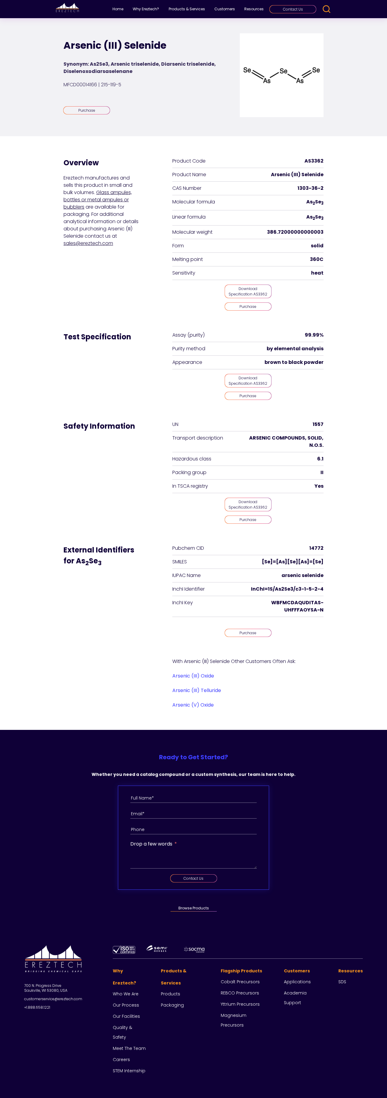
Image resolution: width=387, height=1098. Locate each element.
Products (170, 994)
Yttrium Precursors (240, 1004)
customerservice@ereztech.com (53, 998)
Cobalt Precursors (240, 982)
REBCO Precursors (240, 993)
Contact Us (293, 9)
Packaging (172, 1005)
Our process (126, 1005)
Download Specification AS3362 (248, 291)
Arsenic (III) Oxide (193, 675)
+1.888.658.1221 (37, 1007)
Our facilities (126, 1016)
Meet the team (129, 1048)
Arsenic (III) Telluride (196, 690)
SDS (342, 982)
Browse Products (193, 908)
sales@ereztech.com (88, 243)
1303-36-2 (311, 188)
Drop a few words (151, 843)
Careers (121, 1060)
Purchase (86, 110)
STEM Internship (129, 1071)
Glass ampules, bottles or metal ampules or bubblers (97, 199)
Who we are (125, 994)
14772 (316, 548)
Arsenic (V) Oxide (193, 704)
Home (117, 9)
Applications (297, 982)
